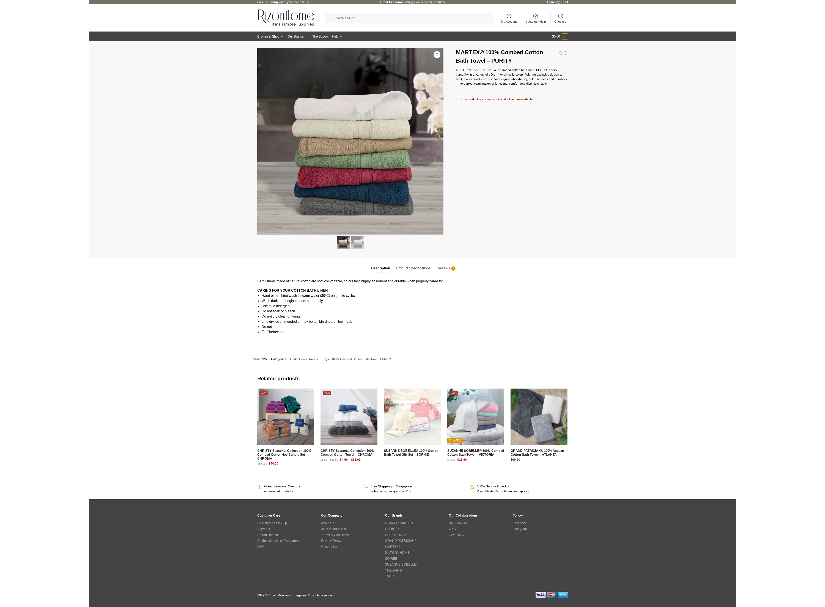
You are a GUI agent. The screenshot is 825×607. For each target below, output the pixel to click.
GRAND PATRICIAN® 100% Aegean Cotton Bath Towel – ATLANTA (537, 452)
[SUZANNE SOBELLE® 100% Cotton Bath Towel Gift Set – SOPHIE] (412, 417)
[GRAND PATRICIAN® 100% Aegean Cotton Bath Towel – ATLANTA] (561, 53)
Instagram (520, 529)
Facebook (520, 523)
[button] (560, 36)
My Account (509, 21)
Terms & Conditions (335, 535)
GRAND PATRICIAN (400, 540)
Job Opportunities (333, 529)
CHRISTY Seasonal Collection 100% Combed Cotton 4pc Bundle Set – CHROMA (284, 454)
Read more (412, 461)
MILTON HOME (397, 552)
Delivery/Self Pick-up (272, 523)
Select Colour (285, 472)
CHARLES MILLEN (399, 523)
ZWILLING (456, 535)
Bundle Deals (298, 359)
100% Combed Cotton (347, 359)
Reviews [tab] (445, 268)
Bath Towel (370, 359)
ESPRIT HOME (396, 535)
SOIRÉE (391, 558)
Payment (263, 529)
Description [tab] (380, 268)
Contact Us (329, 547)
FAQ (260, 547)
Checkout (560, 21)
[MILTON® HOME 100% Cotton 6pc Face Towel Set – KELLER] (565, 53)
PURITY (385, 359)
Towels (313, 359)
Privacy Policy (331, 540)
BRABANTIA (458, 523)
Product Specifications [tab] (413, 268)
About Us (327, 523)
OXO (452, 529)
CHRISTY (392, 529)
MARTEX (392, 547)
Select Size (349, 469)
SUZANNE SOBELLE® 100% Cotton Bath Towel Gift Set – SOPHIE (411, 452)
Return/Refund (267, 535)
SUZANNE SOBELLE (401, 564)
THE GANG (393, 570)
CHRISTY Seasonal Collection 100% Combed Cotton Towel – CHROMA (347, 452)
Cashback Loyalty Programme (278, 540)
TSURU (390, 576)
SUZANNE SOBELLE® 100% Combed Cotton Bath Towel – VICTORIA (475, 452)
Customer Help (535, 21)
